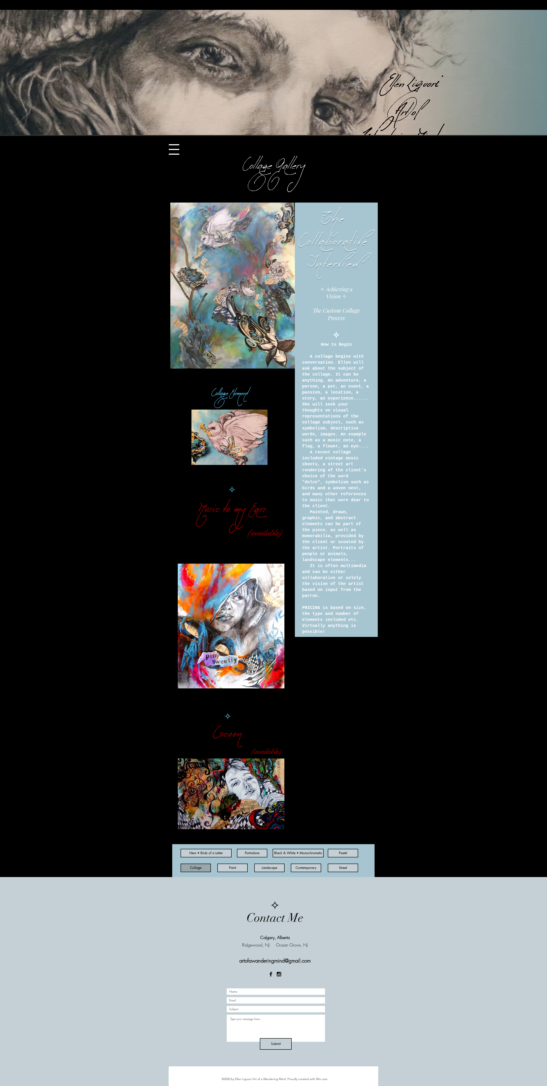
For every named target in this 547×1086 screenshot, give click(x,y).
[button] (174, 149)
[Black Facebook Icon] (271, 974)
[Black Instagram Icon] (279, 974)
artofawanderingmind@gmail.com (275, 960)
